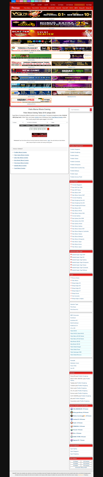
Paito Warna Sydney (77, 226)
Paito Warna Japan (77, 246)
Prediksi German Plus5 (76, 177)
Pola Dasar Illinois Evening (21, 163)
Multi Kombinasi (74, 323)
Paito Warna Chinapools (78, 239)
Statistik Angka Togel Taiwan (79, 265)
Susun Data (73, 365)
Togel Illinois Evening (57, 117)
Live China (53, 4)
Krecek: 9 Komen (78, 429)
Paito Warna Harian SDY (78, 228)
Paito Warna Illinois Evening (39, 109)
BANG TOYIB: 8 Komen (79, 436)
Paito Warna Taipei (77, 241)
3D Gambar (86, 463)
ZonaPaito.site (81, 474)
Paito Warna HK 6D (77, 210)
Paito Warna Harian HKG (78, 213)
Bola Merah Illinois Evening (21, 160)
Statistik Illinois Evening (20, 165)
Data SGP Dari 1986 (77, 187)
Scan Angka (89, 4)
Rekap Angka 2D (76, 283)
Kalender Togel (74, 304)
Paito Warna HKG (76, 208)
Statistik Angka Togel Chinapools (80, 262)
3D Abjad (75, 463)
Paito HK (58, 8)
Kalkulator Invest (74, 363)
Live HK (46, 4)
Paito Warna (27, 8)
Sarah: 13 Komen (78, 422)
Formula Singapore (77, 184)
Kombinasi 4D (73, 320)
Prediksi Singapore (75, 149)
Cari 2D (72, 368)
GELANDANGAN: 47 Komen (80, 409)
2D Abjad (75, 461)
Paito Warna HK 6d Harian (77, 338)
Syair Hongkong (74, 454)
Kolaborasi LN (74, 325)
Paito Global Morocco (75, 354)
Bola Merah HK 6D (75, 344)
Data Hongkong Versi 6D (78, 203)
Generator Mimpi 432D (81, 467)
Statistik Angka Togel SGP (78, 254)
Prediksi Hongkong (83, 376)
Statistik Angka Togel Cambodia (80, 267)
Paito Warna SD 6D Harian (77, 336)
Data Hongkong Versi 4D (78, 200)
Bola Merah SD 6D (75, 341)
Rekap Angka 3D (76, 285)
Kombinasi (73, 317)
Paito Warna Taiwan (77, 234)
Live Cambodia (69, 4)
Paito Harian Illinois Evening (21, 155)
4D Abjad (75, 465)
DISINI (37, 117)
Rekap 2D (81, 8)
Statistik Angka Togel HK (78, 257)
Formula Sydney (76, 215)
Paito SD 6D (43, 8)
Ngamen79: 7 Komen (79, 440)
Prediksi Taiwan (74, 158)
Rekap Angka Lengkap (78, 298)
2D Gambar (86, 461)
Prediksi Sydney (74, 155)
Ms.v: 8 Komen (77, 433)
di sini (44, 115)
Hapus (13, 1)
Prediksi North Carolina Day (77, 167)
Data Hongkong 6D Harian (78, 205)
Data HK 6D (51, 8)
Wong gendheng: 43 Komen (81, 412)
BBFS (76, 8)
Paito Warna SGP (76, 192)
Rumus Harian (75, 278)
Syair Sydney (73, 448)
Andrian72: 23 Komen (79, 419)
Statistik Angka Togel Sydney (79, 259)
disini (49, 140)
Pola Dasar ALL (74, 309)
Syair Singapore (74, 451)
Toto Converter (76, 296)
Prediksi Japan (74, 173)
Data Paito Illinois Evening (21, 157)
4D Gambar (86, 465)
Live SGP (40, 4)
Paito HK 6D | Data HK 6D (77, 333)
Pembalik (72, 360)
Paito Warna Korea (77, 244)
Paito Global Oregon (75, 346)
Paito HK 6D (35, 8)
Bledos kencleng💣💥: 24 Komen (82, 416)
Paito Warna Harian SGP (78, 195)
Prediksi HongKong (75, 152)
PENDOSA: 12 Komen (79, 426)
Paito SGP (65, 8)
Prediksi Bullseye (74, 170)
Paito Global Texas (75, 349)
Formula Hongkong (77, 197)
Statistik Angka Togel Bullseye (79, 270)
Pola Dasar (73, 307)
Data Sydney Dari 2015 (78, 221)
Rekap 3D (88, 8)
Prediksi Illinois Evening (20, 152)
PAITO (71, 8)
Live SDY (33, 4)
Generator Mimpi (79, 4)
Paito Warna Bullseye (77, 236)
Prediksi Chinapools (75, 164)
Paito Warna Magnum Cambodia (80, 231)
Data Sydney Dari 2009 (78, 218)
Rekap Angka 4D (76, 288)
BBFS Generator (74, 315)
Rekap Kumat (75, 293)
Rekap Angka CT (76, 290)
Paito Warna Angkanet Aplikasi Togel (21, 3)
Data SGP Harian (76, 190)
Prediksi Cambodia (75, 161)
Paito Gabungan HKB (75, 352)
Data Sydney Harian (77, 223)
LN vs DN (72, 328)
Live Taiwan (60, 4)
